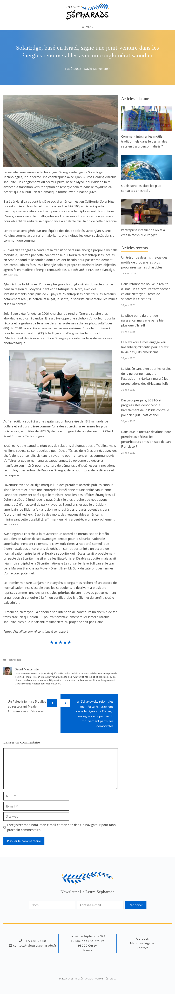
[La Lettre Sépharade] (87, 11)
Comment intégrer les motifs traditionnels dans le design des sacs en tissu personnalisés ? (144, 141)
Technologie (14, 659)
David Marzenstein (97, 69)
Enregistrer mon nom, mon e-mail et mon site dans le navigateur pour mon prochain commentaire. (61, 827)
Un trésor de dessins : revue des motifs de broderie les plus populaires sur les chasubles (144, 262)
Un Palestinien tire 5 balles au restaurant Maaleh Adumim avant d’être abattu (27, 706)
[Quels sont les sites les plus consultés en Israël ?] (146, 178)
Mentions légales (142, 943)
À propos (142, 938)
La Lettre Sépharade (80, 978)
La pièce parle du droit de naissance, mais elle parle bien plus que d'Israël (143, 320)
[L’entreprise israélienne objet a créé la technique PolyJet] (146, 222)
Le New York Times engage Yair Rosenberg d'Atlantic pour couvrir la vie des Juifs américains (145, 347)
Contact (142, 948)
